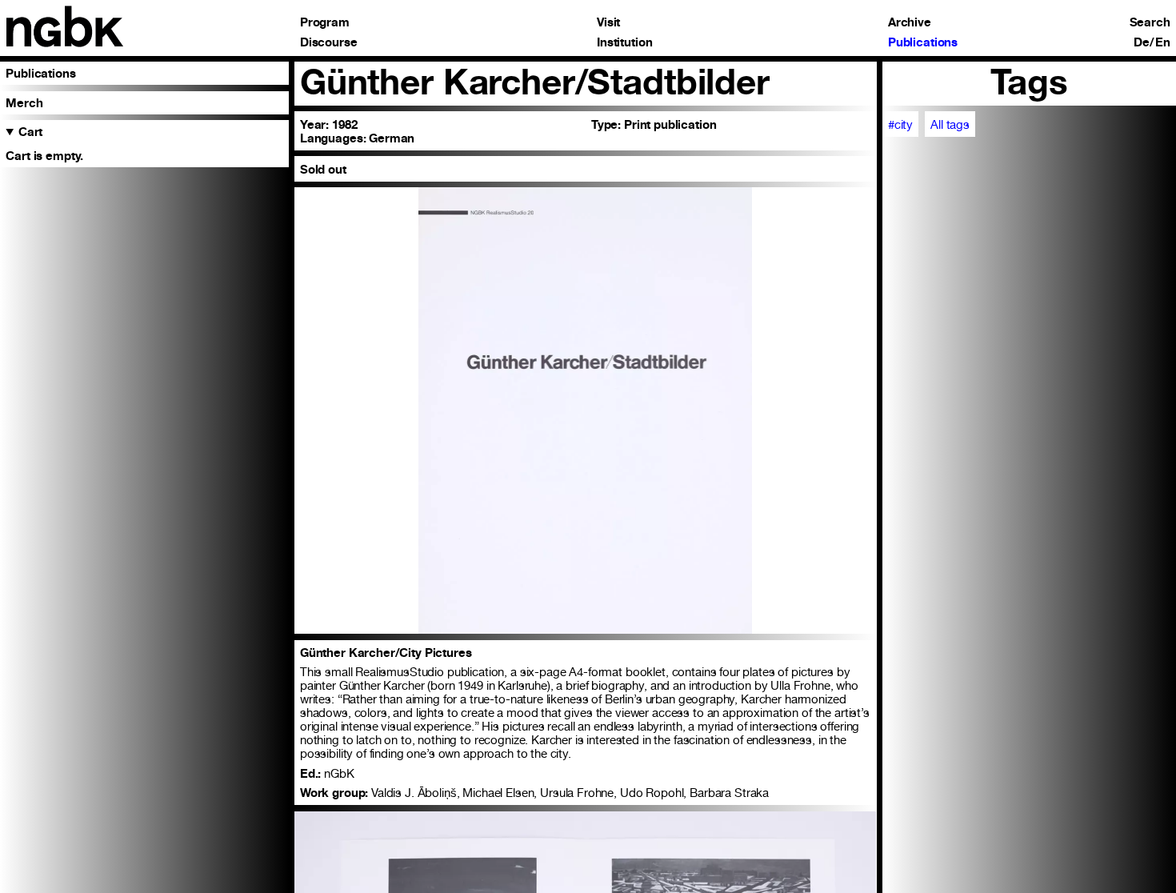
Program (325, 23)
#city (900, 124)
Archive (909, 23)
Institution (624, 43)
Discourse (329, 43)
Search (1150, 23)
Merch (24, 103)
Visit (608, 23)
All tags (950, 124)
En (1162, 43)
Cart (30, 131)
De (1142, 43)
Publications (923, 43)
